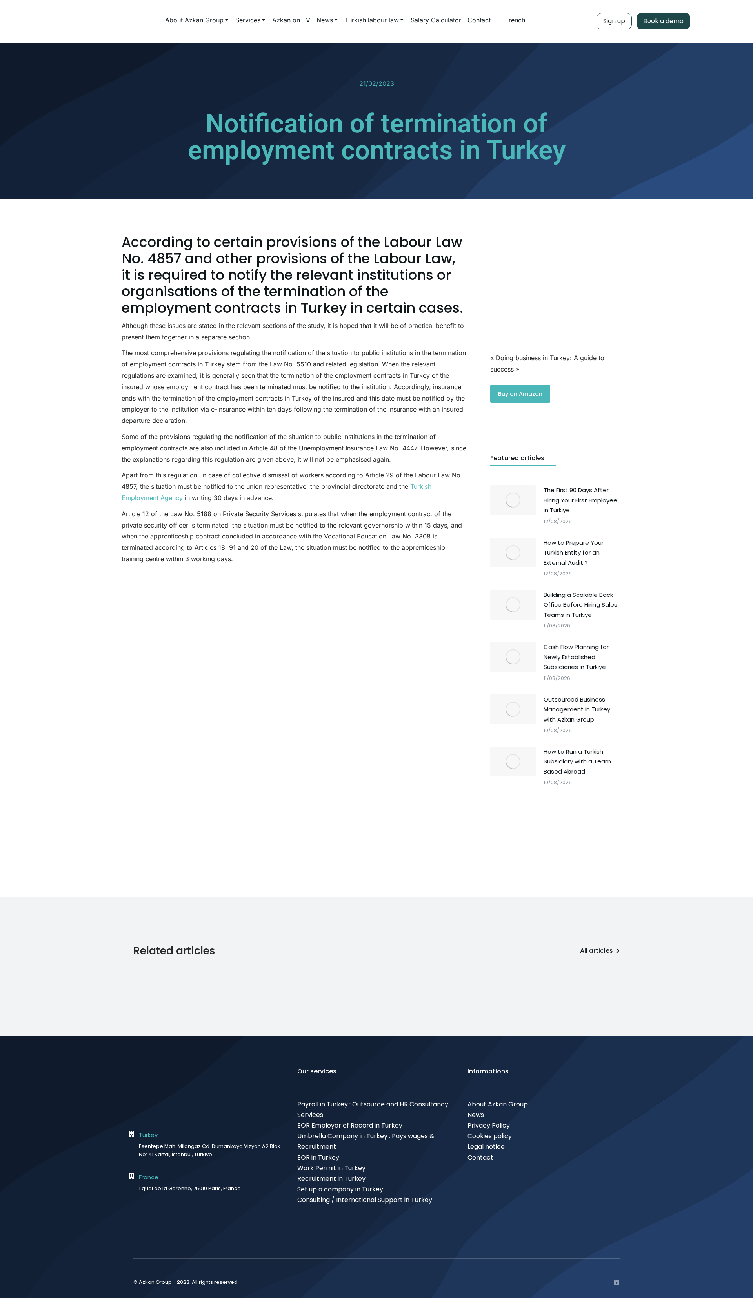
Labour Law (423, 242)
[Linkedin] (616, 1282)
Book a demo (663, 20)
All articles (596, 950)
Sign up (614, 20)
